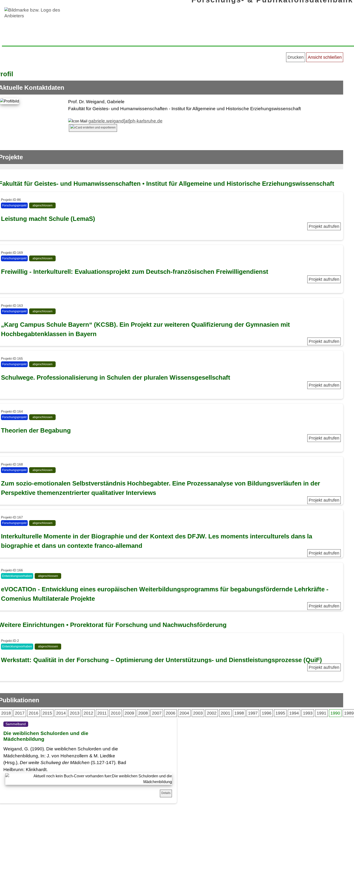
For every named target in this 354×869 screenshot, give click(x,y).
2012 (88, 713)
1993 (308, 713)
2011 (102, 713)
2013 (74, 713)
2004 (184, 713)
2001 (225, 713)
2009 (129, 713)
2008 (143, 713)
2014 (61, 713)
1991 (321, 713)
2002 (211, 713)
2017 (20, 713)
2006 (170, 713)
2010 (115, 713)
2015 (47, 713)
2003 (198, 713)
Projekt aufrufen (324, 226)
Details (165, 793)
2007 (157, 713)
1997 (253, 713)
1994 (294, 713)
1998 (239, 713)
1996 (266, 713)
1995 (280, 713)
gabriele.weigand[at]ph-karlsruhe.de (125, 120)
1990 (335, 713)
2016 (33, 713)
